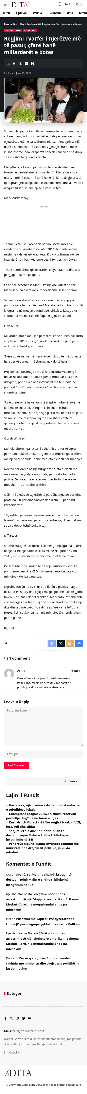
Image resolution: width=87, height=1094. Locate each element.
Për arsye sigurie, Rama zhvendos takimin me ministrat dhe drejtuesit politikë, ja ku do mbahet (42, 848)
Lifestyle (30, 30)
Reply (77, 670)
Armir (21, 670)
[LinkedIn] (29, 1018)
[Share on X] (20, 63)
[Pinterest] (23, 1018)
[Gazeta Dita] (20, 4)
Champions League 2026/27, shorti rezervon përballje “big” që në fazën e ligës (41, 816)
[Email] (26, 63)
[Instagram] (17, 1018)
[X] (11, 1018)
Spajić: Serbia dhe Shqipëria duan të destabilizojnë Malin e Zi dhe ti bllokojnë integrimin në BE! (37, 835)
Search (73, 781)
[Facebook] (5, 1018)
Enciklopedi (13, 30)
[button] (7, 4)
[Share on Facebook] (14, 63)
